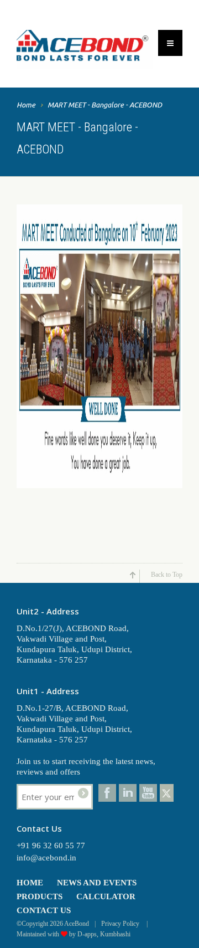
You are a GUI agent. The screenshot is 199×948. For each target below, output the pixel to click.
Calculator (105, 896)
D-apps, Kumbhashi (103, 934)
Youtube (148, 793)
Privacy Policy (121, 923)
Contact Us (44, 910)
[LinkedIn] (128, 793)
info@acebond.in (46, 857)
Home (26, 105)
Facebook (107, 793)
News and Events (97, 882)
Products (39, 896)
